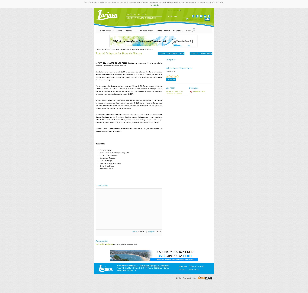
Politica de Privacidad (196, 266)
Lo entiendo (155, 5)
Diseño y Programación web (186, 278)
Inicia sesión (100, 244)
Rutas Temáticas (103, 49)
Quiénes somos (193, 269)
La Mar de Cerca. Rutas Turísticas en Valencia (174, 93)
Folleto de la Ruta (199, 91)
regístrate (109, 244)
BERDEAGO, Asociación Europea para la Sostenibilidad (149, 266)
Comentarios (171, 79)
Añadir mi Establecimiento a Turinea (171, 53)
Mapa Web (183, 266)
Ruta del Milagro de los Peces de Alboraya (138, 49)
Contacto (182, 269)
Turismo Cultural (116, 49)
